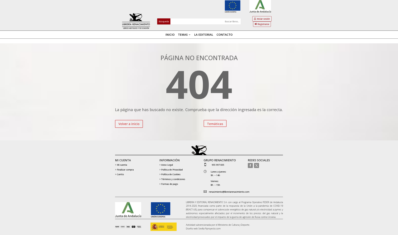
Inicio (170, 35)
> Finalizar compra (124, 169)
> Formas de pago (168, 183)
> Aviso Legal (166, 164)
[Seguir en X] (256, 165)
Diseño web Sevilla (195, 228)
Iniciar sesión (263, 18)
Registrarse (263, 24)
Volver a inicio (128, 124)
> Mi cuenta (121, 164)
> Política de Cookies (169, 174)
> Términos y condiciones (172, 179)
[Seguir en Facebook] (250, 165)
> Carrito (119, 174)
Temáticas (215, 124)
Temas (183, 35)
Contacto (225, 35)
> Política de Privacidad (171, 169)
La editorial (203, 35)
